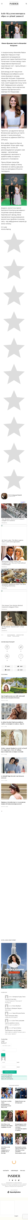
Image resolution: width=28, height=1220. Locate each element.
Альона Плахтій (17, 495)
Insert (16, 1216)
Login (3, 1041)
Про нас (22, 1170)
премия (9, 636)
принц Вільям (15, 636)
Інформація (14, 1170)
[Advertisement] (14, 875)
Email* (18, 1067)
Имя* (18, 1062)
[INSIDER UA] (14, 3)
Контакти (6, 1170)
